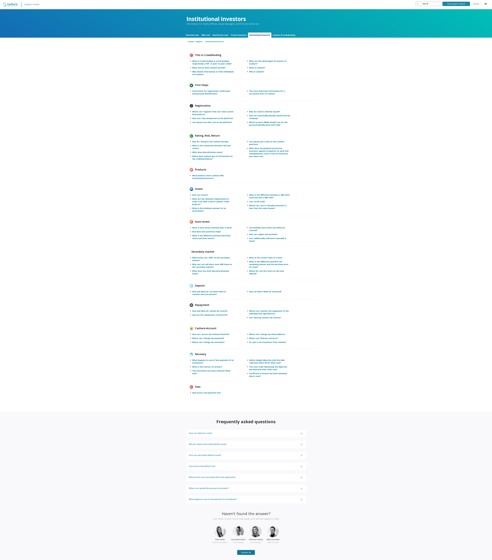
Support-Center (32, 4)
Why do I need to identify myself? (264, 111)
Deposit (200, 285)
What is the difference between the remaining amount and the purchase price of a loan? (268, 264)
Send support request (456, 4)
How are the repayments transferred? (210, 315)
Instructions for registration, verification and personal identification (211, 92)
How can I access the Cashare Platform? (210, 334)
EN (485, 3)
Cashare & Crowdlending (284, 35)
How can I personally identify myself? (205, 455)
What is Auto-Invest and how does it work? (212, 227)
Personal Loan (192, 35)
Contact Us (246, 552)
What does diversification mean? (207, 152)
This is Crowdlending (208, 55)
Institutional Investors (259, 35)
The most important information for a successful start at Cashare (267, 92)
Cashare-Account (205, 328)
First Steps (201, 85)
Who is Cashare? (256, 71)
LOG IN (476, 4)
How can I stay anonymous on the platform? (212, 118)
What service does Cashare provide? (209, 67)
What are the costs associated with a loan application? (212, 477)
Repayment (202, 305)
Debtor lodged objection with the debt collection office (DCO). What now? (267, 361)
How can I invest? (200, 195)
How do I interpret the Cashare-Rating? (210, 141)
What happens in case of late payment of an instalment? (213, 499)
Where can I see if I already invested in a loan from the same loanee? (268, 206)
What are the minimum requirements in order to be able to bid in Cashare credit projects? (210, 201)
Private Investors (239, 35)
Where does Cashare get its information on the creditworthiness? (212, 157)
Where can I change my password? (208, 338)
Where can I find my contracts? (263, 338)
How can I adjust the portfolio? (263, 234)
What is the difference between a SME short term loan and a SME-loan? (269, 196)
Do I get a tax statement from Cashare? (267, 342)
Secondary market (202, 251)
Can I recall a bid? (257, 201)
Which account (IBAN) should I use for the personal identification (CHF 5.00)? (268, 123)
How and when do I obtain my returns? (210, 311)
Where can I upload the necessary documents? (209, 488)
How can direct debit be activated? (265, 291)
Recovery (200, 354)
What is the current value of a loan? (265, 257)
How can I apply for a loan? (200, 433)
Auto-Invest (202, 221)
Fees (198, 386)
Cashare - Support (195, 41)
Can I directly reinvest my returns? (265, 317)
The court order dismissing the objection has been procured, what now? (268, 368)
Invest (199, 189)
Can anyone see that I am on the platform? (212, 122)
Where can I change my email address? (267, 334)
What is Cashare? (257, 67)
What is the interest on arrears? (207, 367)
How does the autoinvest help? (206, 231)
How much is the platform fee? (206, 393)
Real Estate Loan (220, 35)
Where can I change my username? (208, 342)
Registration (203, 105)
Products (200, 169)
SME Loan (205, 35)
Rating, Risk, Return (207, 135)
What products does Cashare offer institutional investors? (208, 176)
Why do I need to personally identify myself (207, 444)
